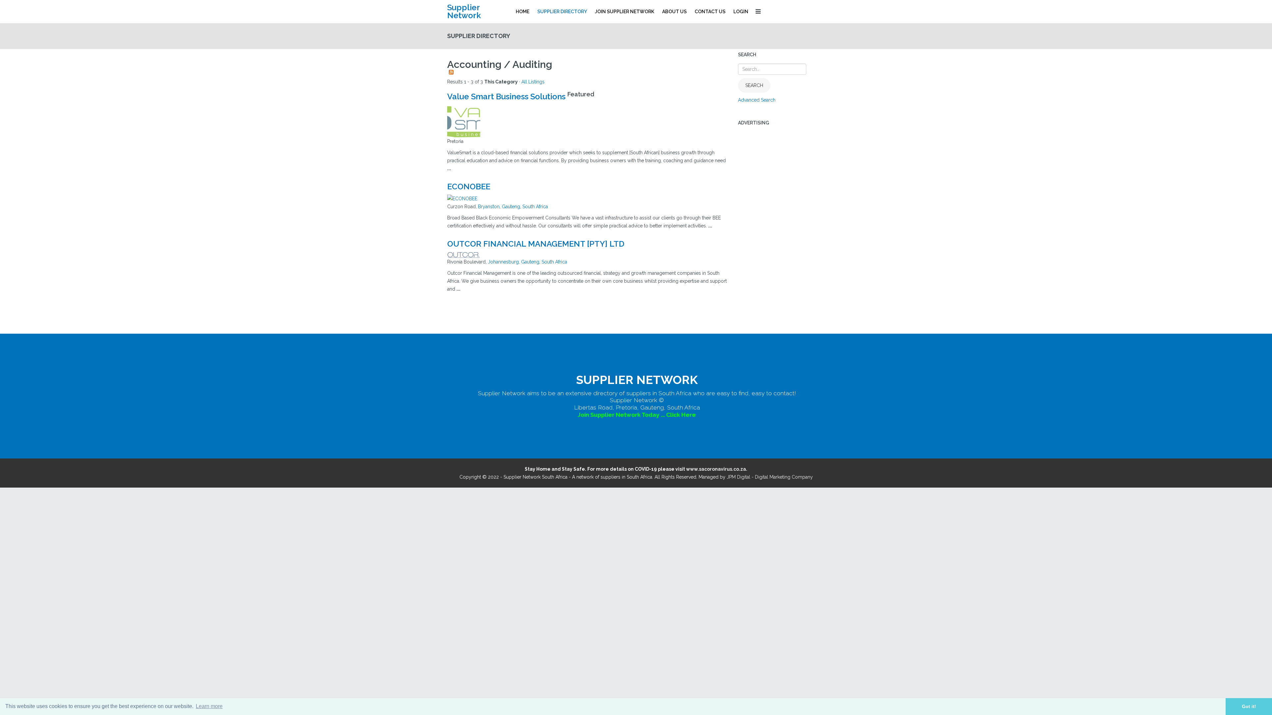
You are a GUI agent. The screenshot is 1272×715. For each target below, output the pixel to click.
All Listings (533, 81)
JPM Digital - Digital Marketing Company (770, 477)
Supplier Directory (562, 11)
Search (754, 85)
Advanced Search (756, 100)
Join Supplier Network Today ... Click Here (637, 414)
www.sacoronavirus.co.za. (716, 469)
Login (740, 11)
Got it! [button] (1249, 706)
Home (522, 11)
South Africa (535, 206)
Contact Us (710, 11)
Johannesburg (503, 261)
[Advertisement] (781, 231)
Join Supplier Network (624, 11)
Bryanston (489, 206)
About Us (674, 11)
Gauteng (511, 206)
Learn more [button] (209, 706)
